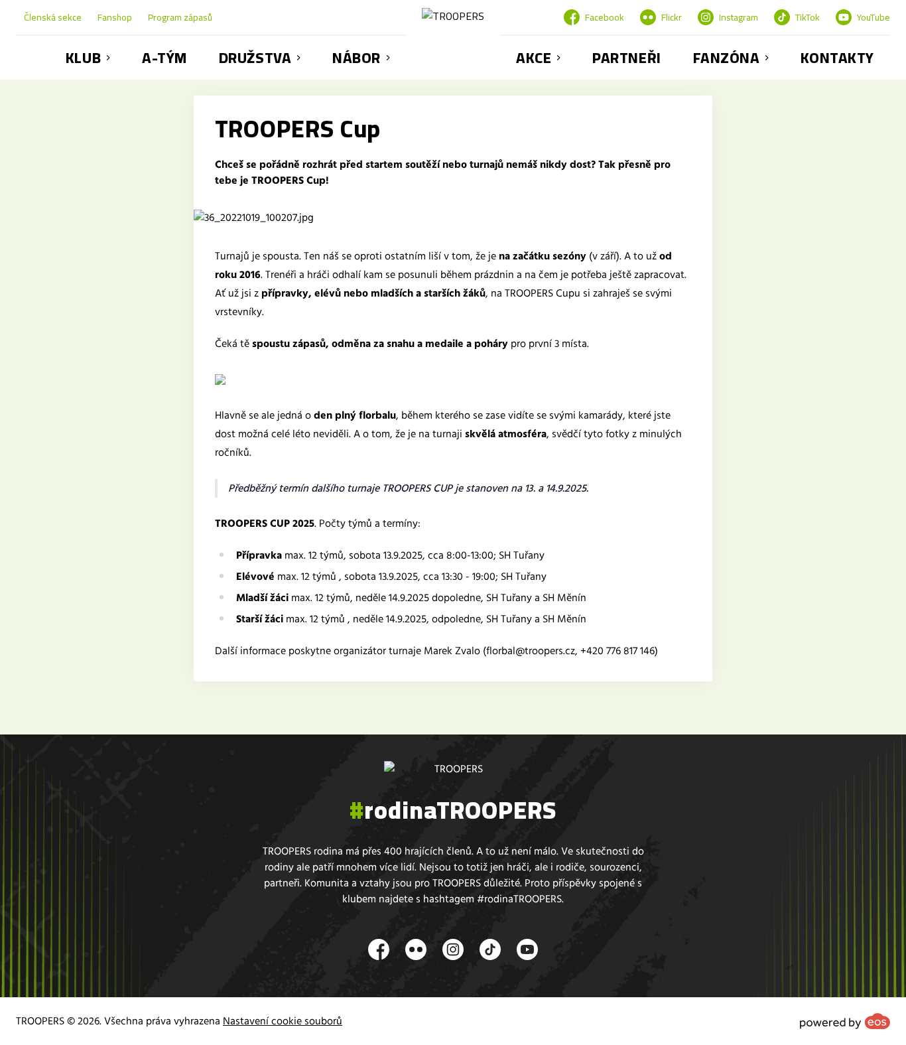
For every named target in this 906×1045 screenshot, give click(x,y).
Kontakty (837, 58)
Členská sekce (53, 17)
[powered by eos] (845, 1021)
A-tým (164, 58)
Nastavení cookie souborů (282, 1021)
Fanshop (114, 17)
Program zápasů (180, 17)
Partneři (626, 58)
